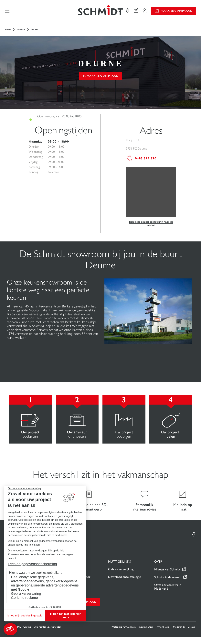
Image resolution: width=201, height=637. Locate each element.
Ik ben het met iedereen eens (65, 615)
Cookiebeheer (146, 626)
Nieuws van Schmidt (167, 569)
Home (8, 29)
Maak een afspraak (176, 11)
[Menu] (7, 10)
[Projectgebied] (144, 10)
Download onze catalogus (124, 577)
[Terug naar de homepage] (100, 10)
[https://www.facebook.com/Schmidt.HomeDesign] (193, 534)
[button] (10, 629)
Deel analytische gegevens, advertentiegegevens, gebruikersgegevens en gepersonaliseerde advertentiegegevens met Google (45, 583)
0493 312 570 (145, 158)
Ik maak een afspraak (100, 76)
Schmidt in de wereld (167, 577)
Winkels (21, 29)
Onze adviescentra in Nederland (167, 586)
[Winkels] (127, 10)
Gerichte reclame (24, 598)
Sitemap (192, 626)
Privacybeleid (163, 626)
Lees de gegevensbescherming (32, 564)
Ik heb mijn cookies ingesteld (24, 615)
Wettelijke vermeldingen (123, 626)
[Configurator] (136, 10)
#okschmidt (179, 626)
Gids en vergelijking (120, 569)
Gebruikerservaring (26, 593)
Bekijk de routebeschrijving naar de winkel (151, 223)
